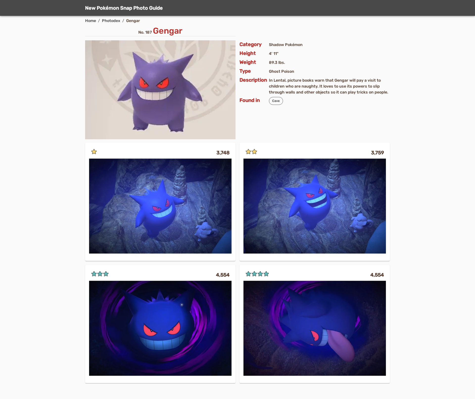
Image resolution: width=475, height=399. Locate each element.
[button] (276, 101)
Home (90, 20)
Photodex (111, 20)
